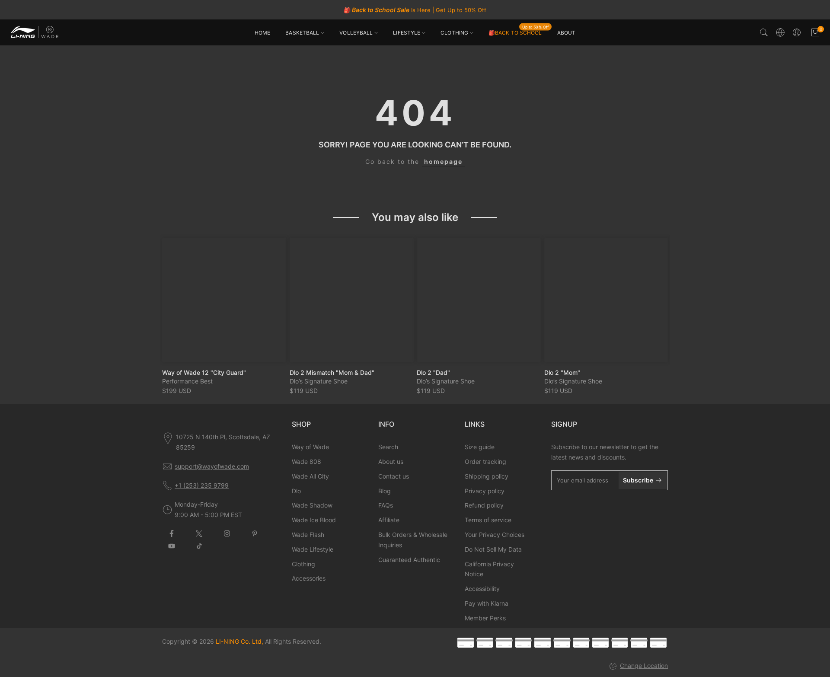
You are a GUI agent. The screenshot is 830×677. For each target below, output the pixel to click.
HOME (262, 32)
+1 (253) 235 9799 (202, 485)
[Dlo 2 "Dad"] (479, 300)
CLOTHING (454, 32)
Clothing (303, 564)
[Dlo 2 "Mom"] (606, 300)
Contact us (393, 476)
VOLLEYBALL (356, 32)
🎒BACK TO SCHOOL (518, 32)
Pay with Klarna (486, 603)
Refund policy (484, 505)
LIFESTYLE (406, 32)
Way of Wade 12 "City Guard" (204, 372)
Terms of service (488, 520)
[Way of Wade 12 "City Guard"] (224, 300)
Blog (384, 491)
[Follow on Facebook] (171, 533)
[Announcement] (415, 10)
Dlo (296, 491)
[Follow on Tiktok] (199, 546)
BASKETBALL (302, 32)
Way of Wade (310, 446)
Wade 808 (306, 461)
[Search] (764, 32)
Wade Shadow (312, 505)
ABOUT (566, 32)
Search (388, 446)
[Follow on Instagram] (226, 533)
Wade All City (310, 476)
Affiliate (388, 520)
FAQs (385, 505)
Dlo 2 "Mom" (562, 372)
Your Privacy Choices (494, 534)
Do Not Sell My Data (493, 549)
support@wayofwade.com (212, 466)
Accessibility (482, 588)
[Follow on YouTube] (171, 546)
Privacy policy (484, 491)
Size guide (480, 446)
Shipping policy (486, 476)
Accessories (309, 578)
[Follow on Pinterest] (254, 533)
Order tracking (485, 461)
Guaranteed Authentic (409, 559)
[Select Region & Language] (780, 32)
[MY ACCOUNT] (796, 32)
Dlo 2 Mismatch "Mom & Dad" (332, 372)
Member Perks (485, 618)
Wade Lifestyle (312, 549)
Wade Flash (308, 534)
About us (390, 461)
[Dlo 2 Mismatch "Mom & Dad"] (352, 300)
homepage (443, 161)
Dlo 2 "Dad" (433, 372)
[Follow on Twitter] (199, 533)
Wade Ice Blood (314, 520)
